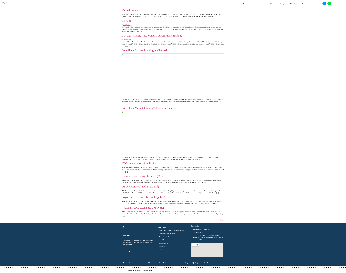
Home (236, 4)
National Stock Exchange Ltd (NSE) (143, 207)
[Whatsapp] (329, 3)
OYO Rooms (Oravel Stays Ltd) (140, 186)
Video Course (257, 4)
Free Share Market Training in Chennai (144, 50)
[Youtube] (129, 251)
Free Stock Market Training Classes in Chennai (149, 108)
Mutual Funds (293, 4)
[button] (246, 4)
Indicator (304, 4)
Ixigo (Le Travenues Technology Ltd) (143, 197)
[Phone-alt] (324, 3)
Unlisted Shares (270, 4)
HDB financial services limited (139, 163)
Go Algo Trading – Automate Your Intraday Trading (152, 35)
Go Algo (282, 4)
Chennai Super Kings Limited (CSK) (143, 176)
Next (222, 220)
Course (245, 4)
